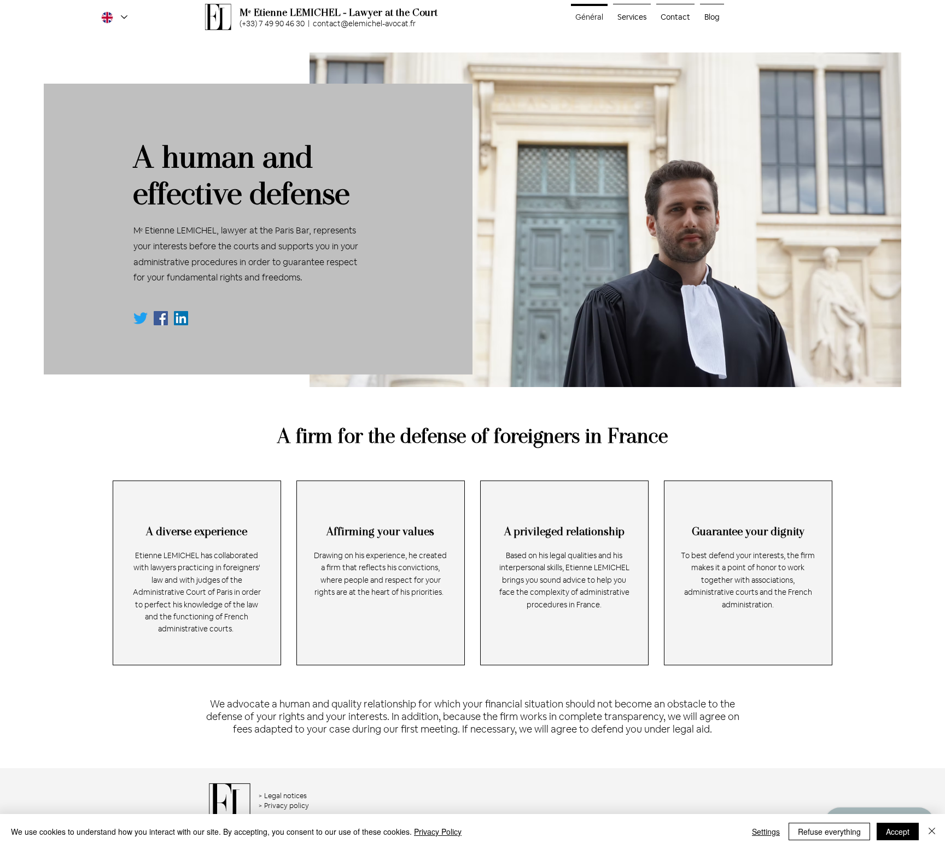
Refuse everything (829, 831)
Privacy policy (286, 805)
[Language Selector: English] (114, 17)
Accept (897, 831)
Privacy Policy (438, 831)
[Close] (931, 831)
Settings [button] (766, 831)
